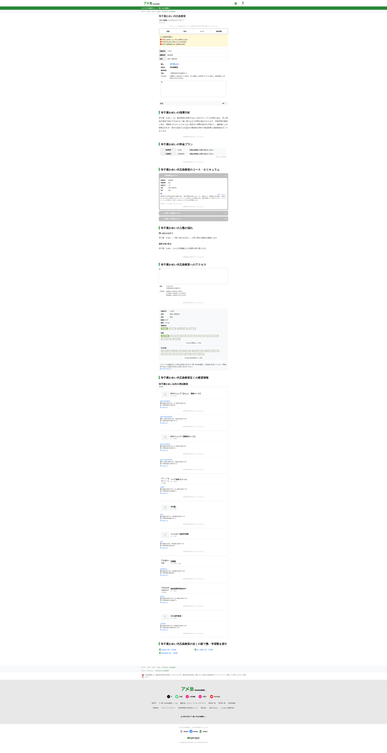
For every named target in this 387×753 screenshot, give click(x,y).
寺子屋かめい (175, 64)
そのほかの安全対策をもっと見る (193, 358)
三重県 (148, 11)
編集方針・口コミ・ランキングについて (193, 703)
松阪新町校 (163, 569)
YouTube (217, 697)
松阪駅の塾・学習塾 (168, 650)
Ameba (186, 731)
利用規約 (155, 708)
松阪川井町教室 (165, 401)
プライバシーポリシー (168, 708)
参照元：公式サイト (222, 194)
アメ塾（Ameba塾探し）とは (168, 703)
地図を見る (165, 407)
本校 (161, 514)
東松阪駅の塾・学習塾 (169, 653)
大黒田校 (163, 624)
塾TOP (143, 11)
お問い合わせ (213, 708)
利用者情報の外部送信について (188, 708)
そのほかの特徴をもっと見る (193, 343)
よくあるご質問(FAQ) (227, 708)
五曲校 (162, 487)
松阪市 (153, 11)
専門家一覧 (221, 703)
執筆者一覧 (212, 703)
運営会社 (203, 708)
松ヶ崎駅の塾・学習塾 (205, 650)
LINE (180, 697)
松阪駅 (159, 11)
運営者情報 (231, 703)
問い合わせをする (165, 369)
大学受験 (192, 697)
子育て (205, 697)
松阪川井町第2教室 (166, 417)
